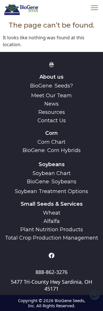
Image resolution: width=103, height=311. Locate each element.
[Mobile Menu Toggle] (94, 295)
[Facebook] (51, 255)
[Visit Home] (21, 9)
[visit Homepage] (51, 64)
